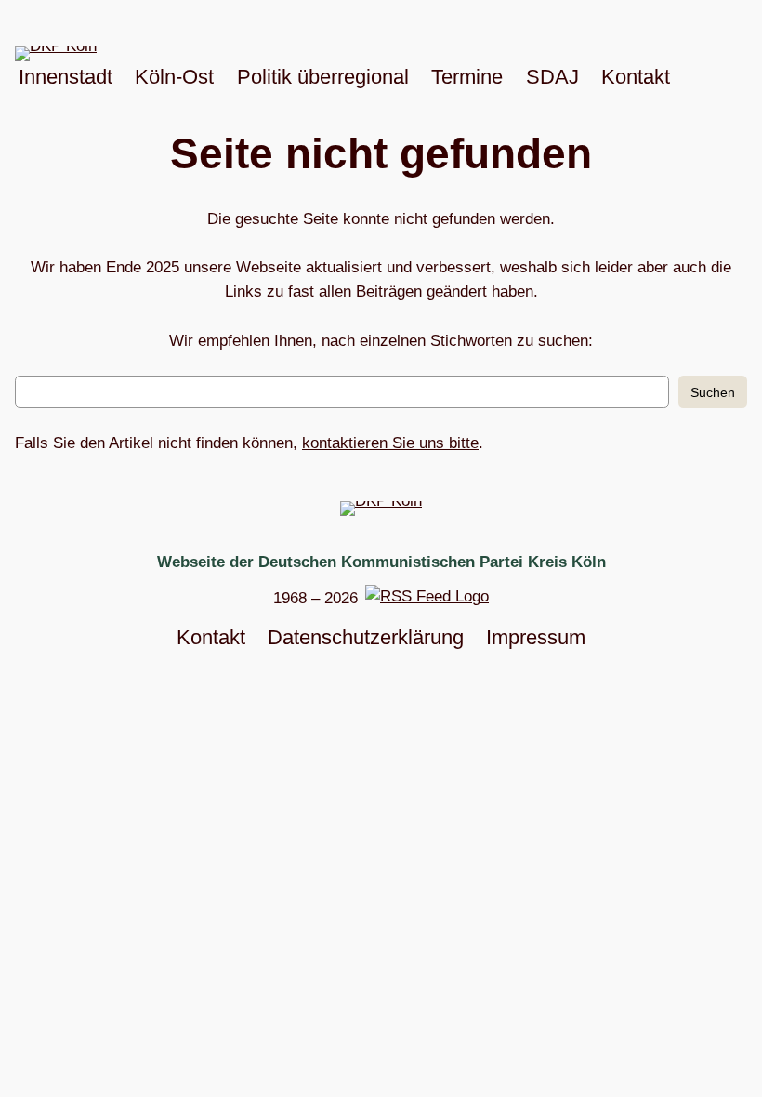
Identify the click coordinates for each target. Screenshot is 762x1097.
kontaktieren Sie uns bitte (390, 443)
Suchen (712, 392)
